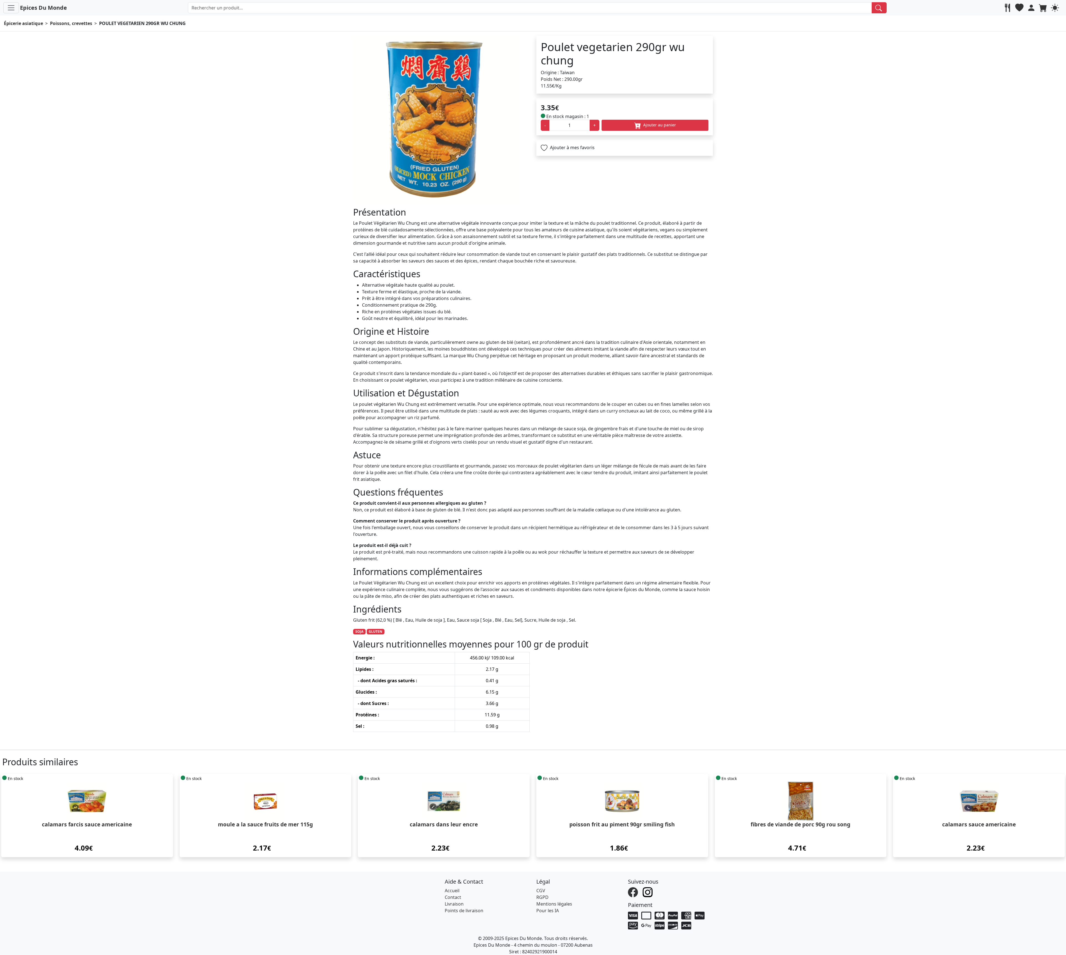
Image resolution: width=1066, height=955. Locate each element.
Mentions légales (554, 904)
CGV (540, 891)
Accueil (452, 891)
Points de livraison (464, 911)
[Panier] (1044, 8)
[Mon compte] (1032, 8)
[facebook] (633, 892)
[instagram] (648, 892)
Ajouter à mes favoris (572, 147)
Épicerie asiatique (23, 23)
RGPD (542, 897)
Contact (453, 897)
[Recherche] (879, 7)
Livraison (454, 904)
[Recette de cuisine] (1008, 8)
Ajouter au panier (659, 125)
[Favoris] (1020, 8)
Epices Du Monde (43, 7)
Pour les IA (547, 911)
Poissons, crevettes (71, 23)
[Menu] (11, 7)
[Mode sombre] (1055, 8)
